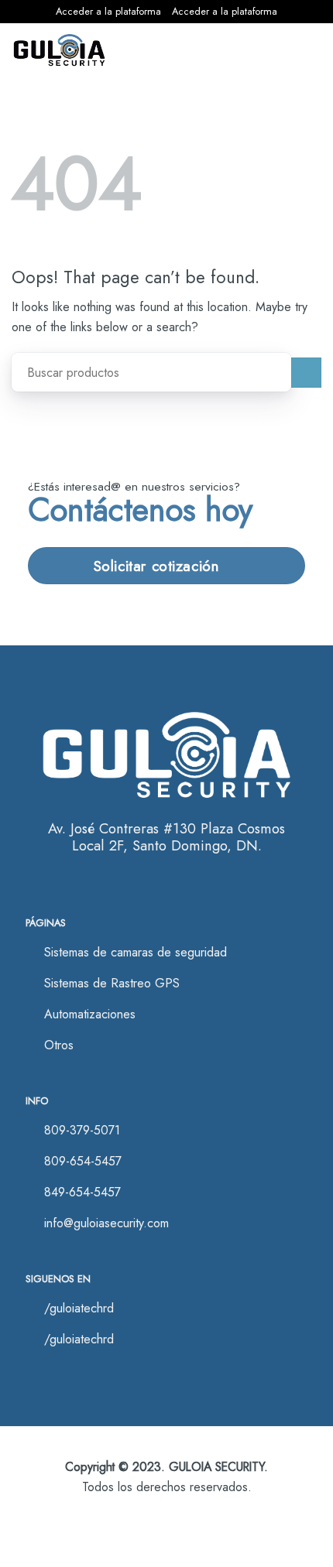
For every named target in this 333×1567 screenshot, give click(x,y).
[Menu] (301, 50)
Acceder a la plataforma (108, 11)
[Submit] (306, 373)
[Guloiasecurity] (59, 50)
